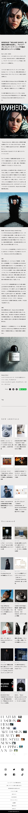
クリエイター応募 (14, 791)
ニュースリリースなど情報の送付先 (14, 782)
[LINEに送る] (23, 389)
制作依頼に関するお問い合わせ (14, 788)
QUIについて (14, 794)
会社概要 (14, 802)
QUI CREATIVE (14, 797)
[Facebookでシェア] (10, 389)
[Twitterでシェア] (13, 389)
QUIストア (14, 808)
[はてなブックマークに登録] (17, 389)
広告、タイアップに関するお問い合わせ (14, 785)
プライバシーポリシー (14, 799)
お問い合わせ (14, 805)
